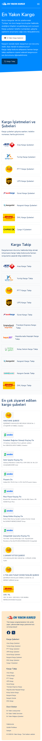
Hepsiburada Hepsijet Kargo (16, 690)
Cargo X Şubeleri (12, 663)
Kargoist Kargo (11, 695)
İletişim (9, 731)
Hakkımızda (10, 724)
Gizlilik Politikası (12, 727)
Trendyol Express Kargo (14, 687)
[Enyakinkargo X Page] (13, 633)
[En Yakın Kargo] (13, 4)
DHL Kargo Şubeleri (13, 660)
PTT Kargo (10, 678)
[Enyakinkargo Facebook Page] (9, 633)
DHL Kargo (10, 701)
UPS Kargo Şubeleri (13, 652)
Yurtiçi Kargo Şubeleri (13, 646)
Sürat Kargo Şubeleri (13, 655)
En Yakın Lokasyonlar (13, 711)
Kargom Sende (11, 698)
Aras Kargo (10, 673)
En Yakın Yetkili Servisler (14, 714)
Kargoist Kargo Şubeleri (14, 657)
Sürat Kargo (10, 684)
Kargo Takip (11, 61)
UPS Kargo (10, 681)
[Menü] (38, 4)
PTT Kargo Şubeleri (13, 649)
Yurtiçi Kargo (11, 676)
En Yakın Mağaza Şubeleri (15, 716)
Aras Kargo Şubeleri (13, 643)
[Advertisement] (21, 94)
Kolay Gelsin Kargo (13, 693)
